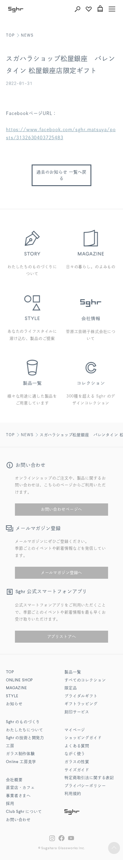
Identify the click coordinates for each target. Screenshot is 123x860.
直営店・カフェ (20, 788)
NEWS (27, 35)
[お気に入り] (89, 9)
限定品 (70, 688)
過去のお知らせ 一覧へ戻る (61, 175)
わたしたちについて (24, 730)
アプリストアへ (61, 636)
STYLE (12, 696)
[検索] (77, 9)
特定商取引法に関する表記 (89, 778)
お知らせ (14, 704)
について (24, 812)
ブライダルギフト (81, 696)
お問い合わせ (18, 820)
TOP (10, 35)
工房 (10, 746)
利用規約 (72, 794)
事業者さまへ (18, 796)
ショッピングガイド (83, 738)
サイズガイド (76, 770)
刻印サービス (76, 712)
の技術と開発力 (25, 738)
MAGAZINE (16, 688)
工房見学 (21, 762)
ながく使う (74, 754)
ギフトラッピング (81, 704)
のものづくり (23, 722)
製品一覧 (72, 672)
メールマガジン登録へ (61, 573)
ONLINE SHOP (19, 680)
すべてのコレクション (85, 680)
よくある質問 (76, 746)
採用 (10, 804)
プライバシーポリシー (85, 786)
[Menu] (112, 9)
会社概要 (14, 780)
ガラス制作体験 (20, 754)
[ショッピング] (100, 9)
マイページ (74, 730)
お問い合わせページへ (61, 509)
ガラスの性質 (76, 762)
